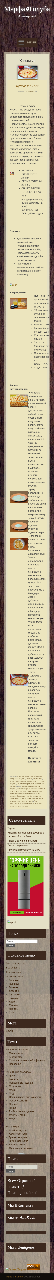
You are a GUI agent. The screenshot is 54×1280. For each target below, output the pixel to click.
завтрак (34, 788)
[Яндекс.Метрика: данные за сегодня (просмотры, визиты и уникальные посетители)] (16, 1269)
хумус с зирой (27, 801)
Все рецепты (20, 779)
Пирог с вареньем (18, 845)
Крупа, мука (37, 779)
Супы (12, 1012)
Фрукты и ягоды (18, 1115)
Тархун (11, 828)
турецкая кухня (25, 798)
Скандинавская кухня (21, 1148)
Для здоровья (13, 972)
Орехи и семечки (18, 1100)
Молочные (15, 1086)
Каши (12, 1001)
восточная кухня (23, 788)
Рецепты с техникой (17, 1049)
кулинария (18, 793)
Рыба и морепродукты (21, 1111)
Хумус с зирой (27, 86)
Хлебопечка (15, 1056)
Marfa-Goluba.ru (15, 1276)
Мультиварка (16, 1053)
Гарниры (14, 983)
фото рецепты (37, 798)
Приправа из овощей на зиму (24, 849)
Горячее (13, 987)
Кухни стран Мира (17, 781)
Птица (12, 1107)
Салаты (13, 1005)
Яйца (12, 1118)
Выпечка (14, 980)
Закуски (29, 779)
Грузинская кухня (18, 1141)
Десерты (14, 991)
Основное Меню (30, 781)
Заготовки (14, 994)
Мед (11, 1093)
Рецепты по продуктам (25, 784)
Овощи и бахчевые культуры (25, 1097)
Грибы (12, 1075)
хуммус (13, 801)
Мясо (12, 1089)
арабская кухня (28, 786)
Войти (9, 1031)
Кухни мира (12, 1126)
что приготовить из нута (29, 803)
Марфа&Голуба (27, 9)
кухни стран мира (30, 793)
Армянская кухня (18, 1133)
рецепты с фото (27, 796)
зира (17, 791)
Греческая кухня (18, 1137)
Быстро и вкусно (15, 963)
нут (39, 793)
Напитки (13, 1008)
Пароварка (15, 1064)
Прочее (13, 1104)
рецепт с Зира (15, 796)
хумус (19, 801)
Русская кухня (17, 1144)
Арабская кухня (23, 776)
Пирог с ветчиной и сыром (22, 840)
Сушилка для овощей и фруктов (27, 1060)
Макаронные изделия (21, 1082)
